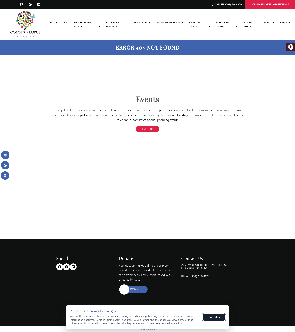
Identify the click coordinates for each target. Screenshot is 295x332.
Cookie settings (147, 329)
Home (53, 22)
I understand (214, 317)
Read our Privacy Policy (169, 323)
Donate (269, 22)
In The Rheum (248, 24)
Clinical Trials (194, 24)
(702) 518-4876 (233, 4)
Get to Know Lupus (82, 24)
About (66, 22)
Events (147, 129)
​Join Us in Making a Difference (270, 4)
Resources (140, 22)
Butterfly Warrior (112, 24)
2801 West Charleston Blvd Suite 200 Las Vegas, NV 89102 (204, 266)
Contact (284, 22)
